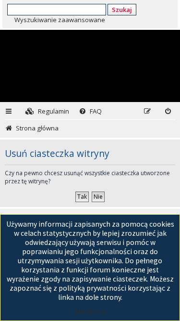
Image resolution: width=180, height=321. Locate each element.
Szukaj (122, 9)
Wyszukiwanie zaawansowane (59, 19)
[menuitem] (47, 111)
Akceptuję (90, 311)
